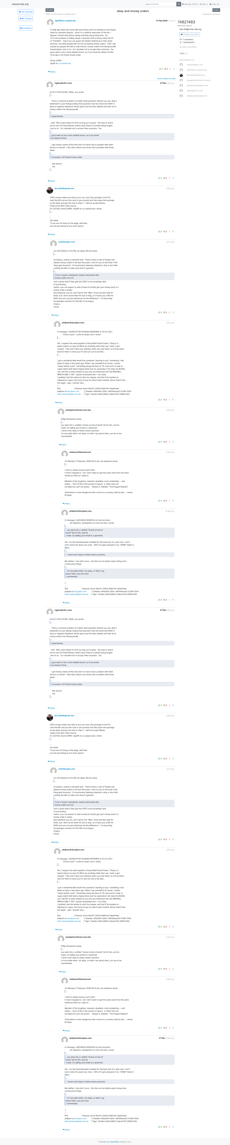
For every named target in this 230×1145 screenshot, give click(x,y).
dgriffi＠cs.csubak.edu (65, 20)
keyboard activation (211, 14)
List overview (27, 12)
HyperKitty (114, 1142)
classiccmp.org (20, 4)
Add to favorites (189, 47)
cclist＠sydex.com (66, 242)
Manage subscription (191, 34)
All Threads (26, 18)
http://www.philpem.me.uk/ (69, 394)
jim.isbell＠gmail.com (64, 188)
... (51, 95)
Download (26, 28)
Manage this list (191, 4)
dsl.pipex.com (73, 391)
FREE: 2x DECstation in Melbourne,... (61, 14)
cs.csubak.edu (64, 63)
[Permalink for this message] (174, 69)
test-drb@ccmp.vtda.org (190, 29)
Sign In (204, 4)
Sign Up (215, 4)
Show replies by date (166, 78)
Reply (53, 72)
